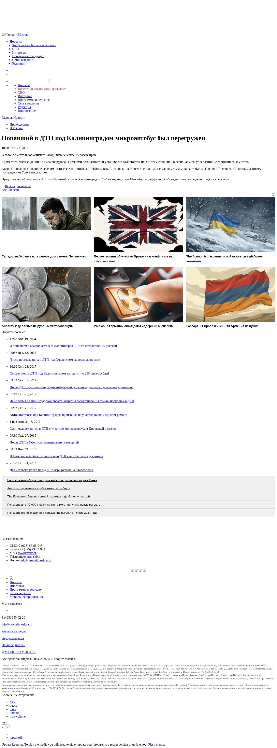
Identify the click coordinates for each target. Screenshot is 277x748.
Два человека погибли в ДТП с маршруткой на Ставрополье (51, 470)
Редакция (18, 63)
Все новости (10, 190)
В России (16, 128)
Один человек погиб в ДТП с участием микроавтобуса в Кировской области (63, 428)
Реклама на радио (14, 631)
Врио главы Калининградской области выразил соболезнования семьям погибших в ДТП (72, 401)
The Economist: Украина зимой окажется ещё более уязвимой (48, 496)
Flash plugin (156, 744)
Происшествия (20, 124)
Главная (7, 117)
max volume (18, 716)
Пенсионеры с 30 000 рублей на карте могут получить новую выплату (53, 504)
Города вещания (13, 638)
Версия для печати (18, 186)
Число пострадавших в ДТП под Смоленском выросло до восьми (55, 359)
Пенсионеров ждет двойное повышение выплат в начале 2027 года (52, 512)
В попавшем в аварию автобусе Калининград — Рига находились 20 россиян (63, 346)
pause (13, 705)
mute (13, 709)
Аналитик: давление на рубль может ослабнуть (38, 488)
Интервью (19, 52)
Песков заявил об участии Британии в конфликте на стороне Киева (52, 480)
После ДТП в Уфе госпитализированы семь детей (44, 442)
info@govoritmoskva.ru (35, 560)
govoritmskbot (26, 553)
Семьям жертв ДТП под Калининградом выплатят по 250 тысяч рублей (59, 373)
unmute (14, 713)
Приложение (27, 110)
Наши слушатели (13, 645)
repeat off (16, 737)
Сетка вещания (22, 59)
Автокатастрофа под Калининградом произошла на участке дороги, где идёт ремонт (68, 415)
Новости (16, 41)
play (12, 702)
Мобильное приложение (27, 596)
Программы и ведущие (28, 56)
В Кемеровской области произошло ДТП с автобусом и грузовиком (56, 456)
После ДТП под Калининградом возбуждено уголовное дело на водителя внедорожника (71, 387)
